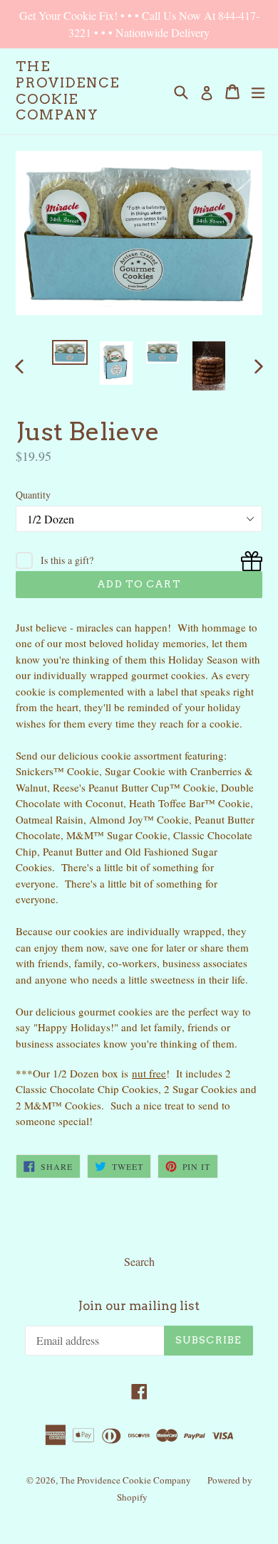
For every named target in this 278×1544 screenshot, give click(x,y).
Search (139, 1261)
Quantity (33, 494)
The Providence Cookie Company (68, 91)
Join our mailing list (139, 1306)
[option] (69, 352)
